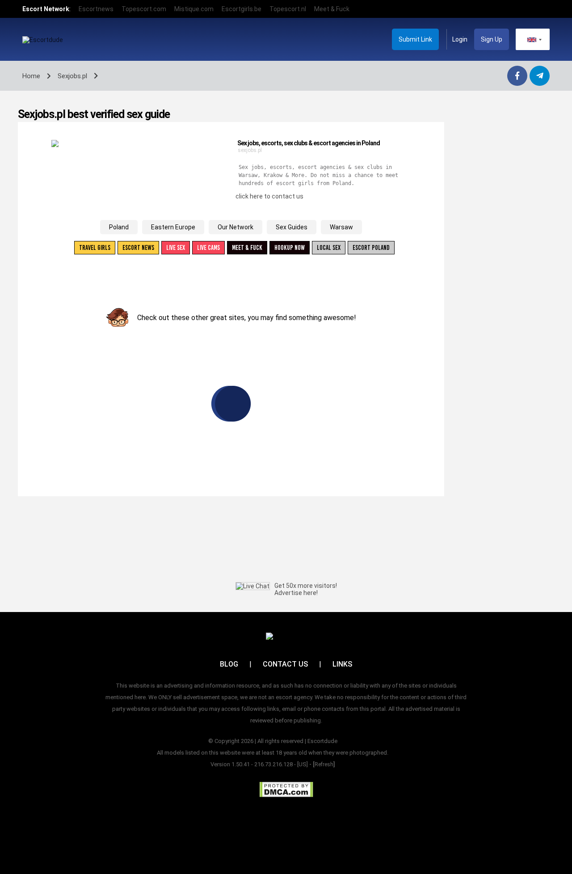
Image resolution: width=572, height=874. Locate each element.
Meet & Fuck (331, 9)
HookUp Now (289, 248)
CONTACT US (285, 664)
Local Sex (329, 248)
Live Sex (175, 248)
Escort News (138, 248)
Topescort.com (144, 9)
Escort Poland (371, 248)
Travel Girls (94, 248)
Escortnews (96, 9)
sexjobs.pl (250, 150)
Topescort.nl (287, 9)
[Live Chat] (253, 586)
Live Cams (208, 248)
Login (459, 39)
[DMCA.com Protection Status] (286, 789)
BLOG (229, 664)
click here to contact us (269, 196)
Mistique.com (194, 9)
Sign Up (491, 39)
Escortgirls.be (241, 9)
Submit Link (415, 39)
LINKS (342, 664)
